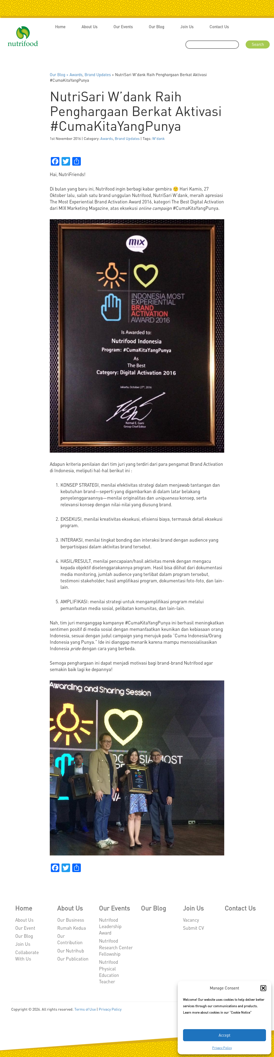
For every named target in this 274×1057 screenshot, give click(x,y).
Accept (224, 1035)
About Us (89, 26)
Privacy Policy (222, 1048)
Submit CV (193, 928)
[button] (263, 988)
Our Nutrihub (70, 951)
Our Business (70, 920)
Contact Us (219, 26)
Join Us (186, 26)
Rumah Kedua (71, 928)
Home (60, 26)
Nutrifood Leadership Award (110, 926)
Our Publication (73, 959)
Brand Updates (98, 74)
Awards (76, 74)
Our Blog (156, 26)
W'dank (158, 138)
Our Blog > (60, 74)
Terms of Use (85, 1009)
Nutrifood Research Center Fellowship (116, 947)
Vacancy (191, 920)
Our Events (123, 26)
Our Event (25, 928)
